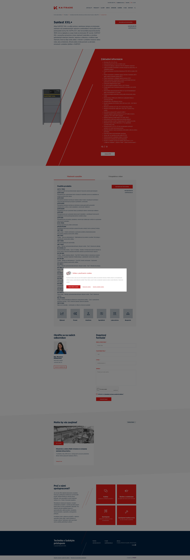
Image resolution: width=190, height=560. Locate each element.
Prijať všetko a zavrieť (73, 286)
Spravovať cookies (87, 286)
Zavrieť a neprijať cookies (98, 286)
